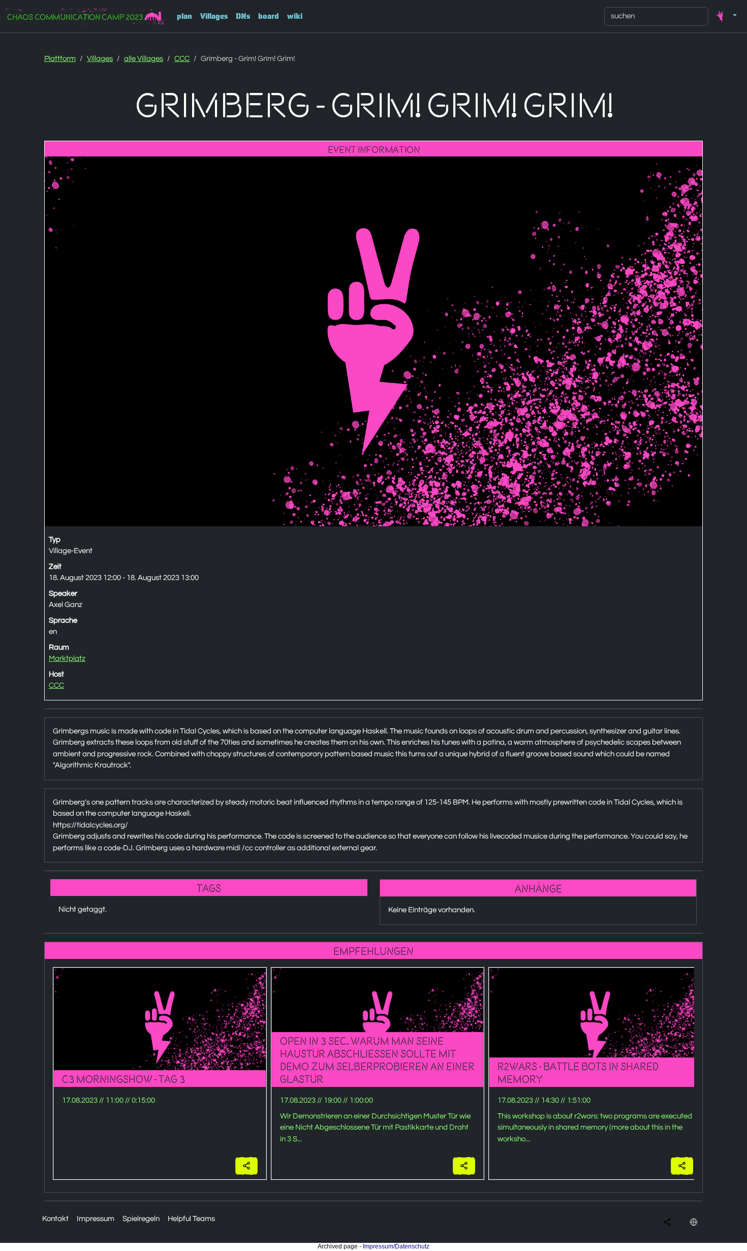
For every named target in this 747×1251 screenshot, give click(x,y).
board (268, 16)
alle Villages (143, 58)
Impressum (95, 1219)
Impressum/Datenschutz (396, 1246)
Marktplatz (67, 658)
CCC (182, 58)
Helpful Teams (191, 1219)
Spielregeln (141, 1219)
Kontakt (55, 1219)
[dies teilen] (246, 1166)
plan (184, 16)
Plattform (60, 58)
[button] (724, 16)
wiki (294, 16)
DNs (243, 16)
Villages (214, 16)
